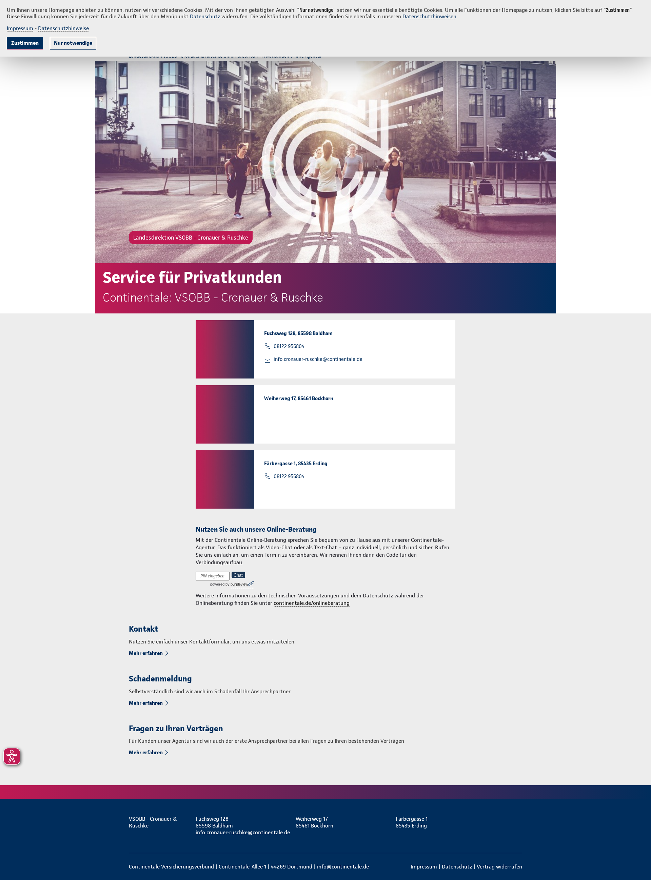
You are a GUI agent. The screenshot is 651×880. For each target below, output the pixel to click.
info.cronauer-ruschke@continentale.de (318, 359)
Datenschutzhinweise (63, 28)
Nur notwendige (73, 43)
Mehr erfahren (146, 653)
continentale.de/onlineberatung (312, 603)
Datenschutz (205, 16)
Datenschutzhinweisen (429, 16)
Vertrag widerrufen (499, 866)
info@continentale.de (343, 866)
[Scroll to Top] (617, 420)
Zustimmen (25, 43)
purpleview (239, 584)
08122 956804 (289, 346)
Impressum (20, 28)
